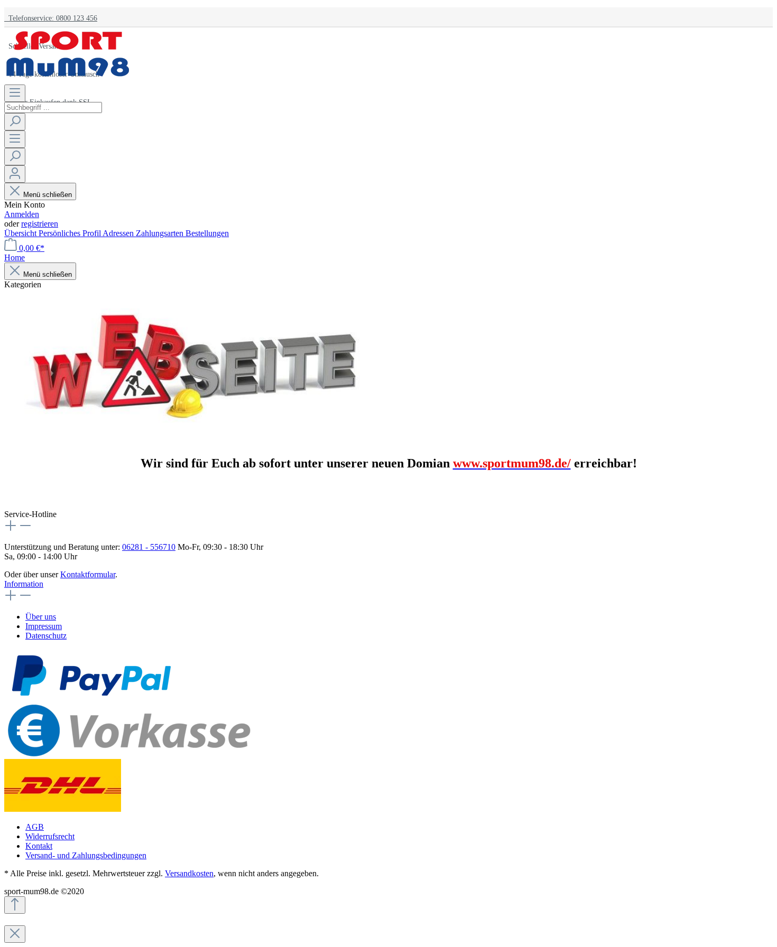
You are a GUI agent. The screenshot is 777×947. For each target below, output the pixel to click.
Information (23, 583)
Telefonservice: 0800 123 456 (50, 18)
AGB (34, 826)
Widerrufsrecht (50, 836)
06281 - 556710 (148, 546)
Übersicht (21, 233)
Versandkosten (189, 873)
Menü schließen (47, 195)
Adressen (119, 233)
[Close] (14, 934)
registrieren (39, 223)
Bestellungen (207, 233)
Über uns (40, 616)
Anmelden (21, 214)
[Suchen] (14, 121)
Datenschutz (46, 635)
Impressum (43, 626)
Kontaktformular (87, 574)
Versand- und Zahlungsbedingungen (85, 855)
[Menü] (14, 93)
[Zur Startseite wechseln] (67, 79)
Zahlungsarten (161, 233)
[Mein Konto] (14, 174)
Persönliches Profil (71, 233)
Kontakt (38, 845)
